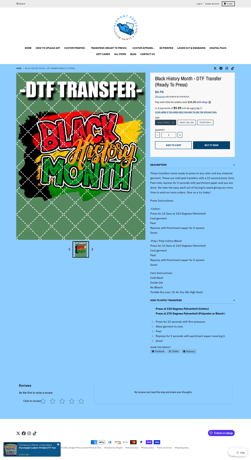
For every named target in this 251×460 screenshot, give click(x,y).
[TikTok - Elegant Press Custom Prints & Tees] (232, 68)
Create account (212, 3)
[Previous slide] (69, 249)
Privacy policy (147, 447)
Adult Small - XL (165, 122)
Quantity (160, 130)
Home (19, 68)
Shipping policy (182, 447)
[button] (192, 108)
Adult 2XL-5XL (187, 122)
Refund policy (132, 447)
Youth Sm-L (205, 122)
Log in (199, 3)
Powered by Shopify (113, 447)
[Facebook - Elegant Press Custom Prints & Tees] (221, 68)
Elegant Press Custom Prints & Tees (85, 447)
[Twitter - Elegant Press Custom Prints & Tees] (215, 68)
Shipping (159, 96)
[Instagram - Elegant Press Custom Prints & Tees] (227, 68)
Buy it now (212, 145)
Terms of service (164, 447)
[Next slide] (92, 249)
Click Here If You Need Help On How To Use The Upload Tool (186, 112)
